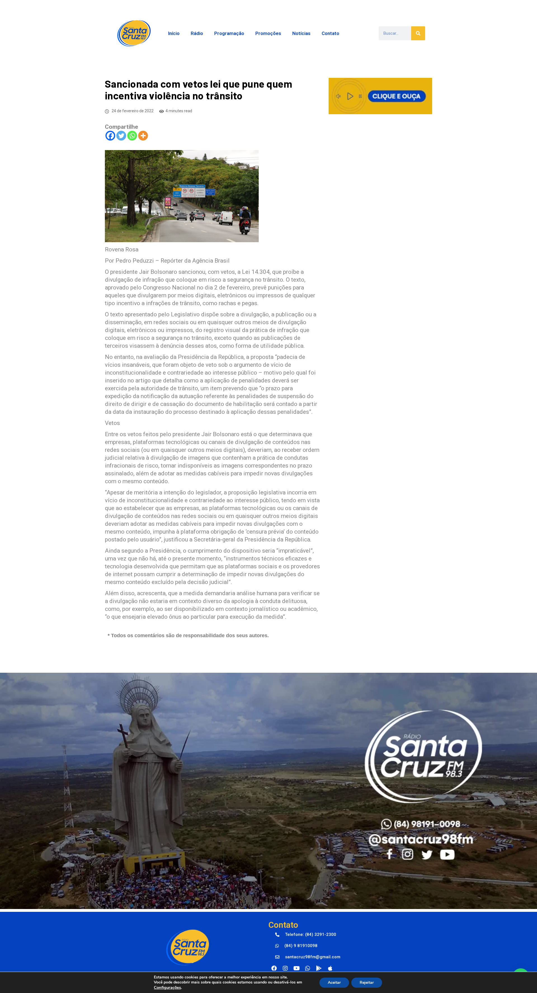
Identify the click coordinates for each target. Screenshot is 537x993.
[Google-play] (318, 968)
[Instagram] (285, 968)
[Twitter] (121, 136)
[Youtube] (296, 968)
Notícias (301, 33)
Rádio (197, 33)
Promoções (268, 33)
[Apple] (330, 968)
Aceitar (334, 982)
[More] (143, 136)
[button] (305, 934)
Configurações (167, 987)
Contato (330, 33)
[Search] (418, 33)
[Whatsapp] (132, 136)
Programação (229, 33)
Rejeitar (367, 982)
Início (174, 33)
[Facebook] (110, 136)
